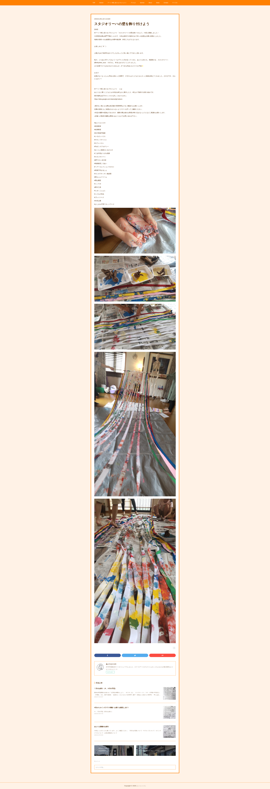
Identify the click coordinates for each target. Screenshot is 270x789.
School (101, 2)
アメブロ (174, 2)
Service (142, 2)
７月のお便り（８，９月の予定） (105, 688)
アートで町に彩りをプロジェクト (117, 2)
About (150, 2)
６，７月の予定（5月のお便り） (103, 711)
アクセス (133, 2)
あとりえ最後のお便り (101, 726)
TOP (94, 2)
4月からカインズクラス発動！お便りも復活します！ (111, 707)
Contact (166, 2)
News (157, 2)
